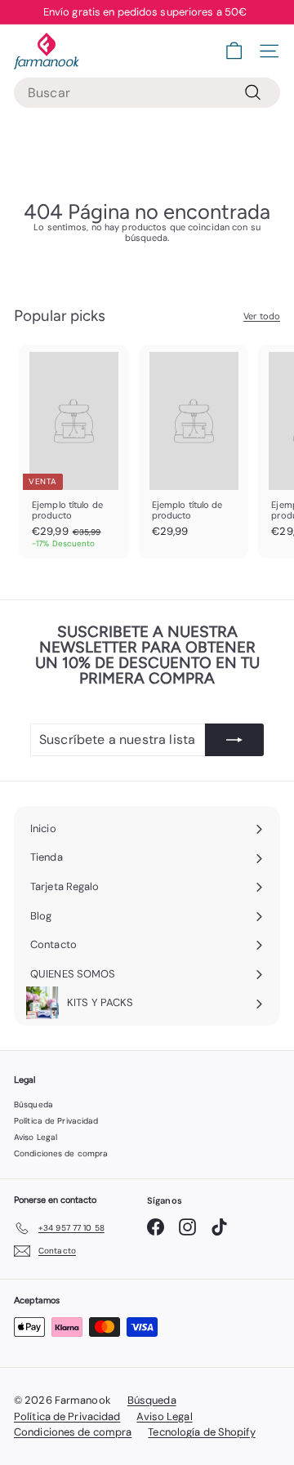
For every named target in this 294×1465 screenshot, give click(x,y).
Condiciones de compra (61, 1153)
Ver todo (261, 316)
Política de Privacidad (56, 1120)
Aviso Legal (35, 1137)
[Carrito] (234, 51)
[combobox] (147, 93)
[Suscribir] (234, 740)
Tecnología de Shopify (201, 1432)
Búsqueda (33, 1104)
